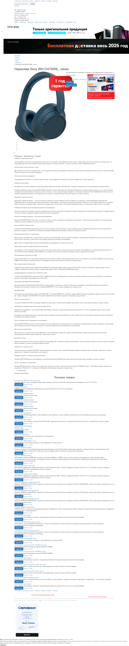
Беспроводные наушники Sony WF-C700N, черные (29, 571)
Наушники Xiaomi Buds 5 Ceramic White (25, 474)
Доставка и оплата (28, 1)
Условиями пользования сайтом (101, 641)
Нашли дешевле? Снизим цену (77, 79)
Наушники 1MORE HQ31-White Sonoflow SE (27, 482)
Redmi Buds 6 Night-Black (21, 434)
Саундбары (52, 22)
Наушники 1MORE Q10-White (22, 447)
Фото (74, 22)
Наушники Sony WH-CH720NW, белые (25, 538)
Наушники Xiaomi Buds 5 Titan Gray (24, 466)
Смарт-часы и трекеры (41, 22)
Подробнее (19, 384)
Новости (43, 1)
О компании (17, 1)
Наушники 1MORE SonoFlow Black (24, 507)
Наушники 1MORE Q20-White (22, 455)
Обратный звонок (19, 13)
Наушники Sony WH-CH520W (22, 558)
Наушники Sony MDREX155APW (23, 406)
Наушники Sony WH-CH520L (22, 515)
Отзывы (38, 156)
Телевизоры (22, 22)
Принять (3, 645)
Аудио (16, 22)
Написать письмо (31, 13)
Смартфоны (60, 22)
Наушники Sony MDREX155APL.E (24, 393)
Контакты (55, 1)
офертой (23, 600)
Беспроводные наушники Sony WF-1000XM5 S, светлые (30, 545)
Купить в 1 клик (71, 85)
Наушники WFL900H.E (20, 387)
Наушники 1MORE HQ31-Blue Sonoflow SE (26, 490)
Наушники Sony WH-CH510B (22, 419)
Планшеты (30, 22)
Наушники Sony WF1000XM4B (23, 426)
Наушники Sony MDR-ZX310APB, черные (26, 577)
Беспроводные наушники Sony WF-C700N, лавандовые (30, 564)
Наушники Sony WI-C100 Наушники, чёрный (27, 522)
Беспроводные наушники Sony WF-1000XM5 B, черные (30, 551)
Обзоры (49, 1)
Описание (19, 156)
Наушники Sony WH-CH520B (22, 584)
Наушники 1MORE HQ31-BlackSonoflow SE (26, 499)
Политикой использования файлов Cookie (79, 641)
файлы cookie (69, 639)
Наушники (17, 55)
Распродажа (68, 22)
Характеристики (29, 156)
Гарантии (37, 1)
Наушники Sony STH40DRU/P (22, 413)
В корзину (70, 82)
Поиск (32, 4)
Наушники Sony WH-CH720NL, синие (25, 441)
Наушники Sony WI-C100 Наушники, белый (26, 530)
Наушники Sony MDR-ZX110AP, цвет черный (27, 380)
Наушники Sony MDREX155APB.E (24, 400)
